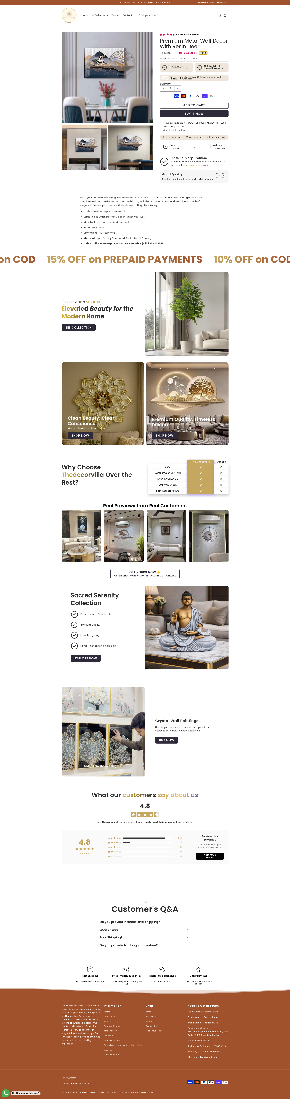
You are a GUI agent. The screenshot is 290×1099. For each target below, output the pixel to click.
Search (107, 1012)
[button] (100, 15)
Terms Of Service (112, 1026)
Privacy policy (117, 1092)
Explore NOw (85, 658)
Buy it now (194, 113)
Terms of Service (112, 1040)
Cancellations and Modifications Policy (123, 1045)
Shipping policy (147, 1092)
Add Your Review (210, 856)
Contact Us (109, 1035)
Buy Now (166, 740)
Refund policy (104, 1092)
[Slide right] (223, 175)
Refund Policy (110, 1016)
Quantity (165, 83)
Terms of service (131, 1092)
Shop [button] (149, 1006)
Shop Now (80, 435)
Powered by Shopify (88, 1092)
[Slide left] (217, 175)
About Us (108, 1050)
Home (148, 1012)
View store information (174, 130)
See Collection (78, 327)
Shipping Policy (111, 1021)
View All (149, 1021)
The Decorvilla (74, 1092)
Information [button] (112, 1006)
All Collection (152, 1016)
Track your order (111, 1055)
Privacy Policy (110, 1031)
